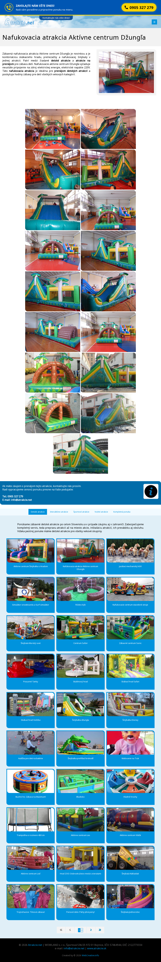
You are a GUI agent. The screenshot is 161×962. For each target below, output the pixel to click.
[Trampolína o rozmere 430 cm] (30, 819)
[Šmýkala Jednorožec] (130, 896)
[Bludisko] (80, 781)
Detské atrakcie (38, 511)
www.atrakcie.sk (96, 948)
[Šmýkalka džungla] (80, 704)
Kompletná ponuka (121, 511)
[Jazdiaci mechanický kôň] (130, 551)
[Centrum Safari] (80, 627)
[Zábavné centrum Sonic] (130, 627)
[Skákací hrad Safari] (130, 666)
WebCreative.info (90, 955)
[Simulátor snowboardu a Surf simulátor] (30, 589)
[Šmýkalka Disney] (130, 704)
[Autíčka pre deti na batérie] (30, 743)
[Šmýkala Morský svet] (30, 627)
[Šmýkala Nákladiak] (130, 858)
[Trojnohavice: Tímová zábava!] (30, 896)
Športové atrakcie (81, 511)
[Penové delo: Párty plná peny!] (80, 896)
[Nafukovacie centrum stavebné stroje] (130, 589)
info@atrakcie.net (21, 500)
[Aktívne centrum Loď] (30, 858)
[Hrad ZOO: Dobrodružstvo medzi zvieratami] (80, 858)
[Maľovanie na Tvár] (130, 743)
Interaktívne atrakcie (59, 511)
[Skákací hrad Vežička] (30, 704)
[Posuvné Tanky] (30, 666)
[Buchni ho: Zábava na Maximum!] (30, 781)
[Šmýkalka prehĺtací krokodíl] (80, 743)
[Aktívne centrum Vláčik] (130, 819)
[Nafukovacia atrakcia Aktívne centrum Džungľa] (80, 551)
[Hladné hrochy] (130, 781)
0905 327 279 (15, 496)
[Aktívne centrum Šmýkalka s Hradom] (30, 551)
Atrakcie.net (35, 945)
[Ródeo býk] (80, 589)
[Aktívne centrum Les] (80, 819)
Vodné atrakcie (101, 511)
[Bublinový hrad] (80, 666)
